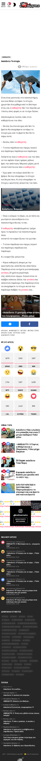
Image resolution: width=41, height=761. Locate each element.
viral (30, 616)
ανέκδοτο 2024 (20, 647)
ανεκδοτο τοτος (25, 657)
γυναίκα (4, 273)
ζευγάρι (19, 664)
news (23, 616)
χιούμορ (21, 674)
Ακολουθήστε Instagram (20, 520)
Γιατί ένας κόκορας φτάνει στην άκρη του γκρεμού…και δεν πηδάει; (19, 738)
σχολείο (16, 671)
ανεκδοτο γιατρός (25, 654)
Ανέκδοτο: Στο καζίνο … (12, 689)
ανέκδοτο (14, 330)
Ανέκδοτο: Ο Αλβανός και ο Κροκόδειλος (19, 745)
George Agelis (8, 693)
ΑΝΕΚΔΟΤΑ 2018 (9, 623)
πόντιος (6, 671)
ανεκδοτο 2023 (9, 654)
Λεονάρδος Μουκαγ (10, 699)
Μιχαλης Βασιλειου (10, 727)
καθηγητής (17, 108)
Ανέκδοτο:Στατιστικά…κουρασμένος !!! (18, 707)
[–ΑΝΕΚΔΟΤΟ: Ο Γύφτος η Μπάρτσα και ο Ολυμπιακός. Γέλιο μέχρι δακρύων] (8, 448)
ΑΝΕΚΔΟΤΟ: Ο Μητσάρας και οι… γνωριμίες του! (23, 545)
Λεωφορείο (29, 637)
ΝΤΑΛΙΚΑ (17, 640)
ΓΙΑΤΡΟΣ (7, 637)
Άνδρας (6, 620)
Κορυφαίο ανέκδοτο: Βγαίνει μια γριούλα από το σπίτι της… (27, 475)
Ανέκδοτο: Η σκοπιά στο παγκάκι (16, 695)
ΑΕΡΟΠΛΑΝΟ (18, 620)
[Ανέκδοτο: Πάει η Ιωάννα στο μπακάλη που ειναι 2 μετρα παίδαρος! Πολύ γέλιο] (8, 433)
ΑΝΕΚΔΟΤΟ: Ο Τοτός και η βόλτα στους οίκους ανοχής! (21, 714)
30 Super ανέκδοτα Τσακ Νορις (25, 461)
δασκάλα (34, 661)
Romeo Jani (7, 711)
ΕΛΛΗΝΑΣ (17, 637)
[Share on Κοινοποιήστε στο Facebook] (29, 324)
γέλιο (24, 330)
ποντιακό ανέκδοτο (22, 668)
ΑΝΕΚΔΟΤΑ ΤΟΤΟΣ (10, 630)
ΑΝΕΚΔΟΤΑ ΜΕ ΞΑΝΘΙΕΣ (12, 627)
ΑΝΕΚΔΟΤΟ (25, 630)
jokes (14, 616)
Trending (4, 443)
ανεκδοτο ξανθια (10, 657)
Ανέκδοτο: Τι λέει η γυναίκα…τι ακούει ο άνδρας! (18, 722)
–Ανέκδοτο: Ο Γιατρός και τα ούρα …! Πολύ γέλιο (22, 554)
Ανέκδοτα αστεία (10, 633)
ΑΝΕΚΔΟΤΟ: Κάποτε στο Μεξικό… (16, 701)
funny (5, 330)
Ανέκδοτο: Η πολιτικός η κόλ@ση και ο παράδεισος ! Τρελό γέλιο (18, 730)
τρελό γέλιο (20, 333)
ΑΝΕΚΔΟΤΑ (31, 620)
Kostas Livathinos (9, 705)
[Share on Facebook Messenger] (10, 324)
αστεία (6, 661)
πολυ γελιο (7, 333)
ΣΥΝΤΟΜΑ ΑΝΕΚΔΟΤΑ (11, 644)
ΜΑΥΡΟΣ (7, 640)
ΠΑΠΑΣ (27, 640)
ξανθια (28, 664)
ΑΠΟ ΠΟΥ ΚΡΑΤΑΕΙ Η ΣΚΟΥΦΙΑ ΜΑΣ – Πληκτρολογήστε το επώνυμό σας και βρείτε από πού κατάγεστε (28, 489)
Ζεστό (4, 429)
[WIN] (8, 429)
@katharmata (20, 515)
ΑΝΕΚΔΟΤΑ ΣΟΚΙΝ (31, 627)
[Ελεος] (8, 458)
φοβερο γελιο (9, 335)
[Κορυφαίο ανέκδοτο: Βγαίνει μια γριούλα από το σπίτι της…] (8, 475)
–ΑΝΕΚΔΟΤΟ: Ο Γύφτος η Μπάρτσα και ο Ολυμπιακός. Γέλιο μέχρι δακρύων (27, 448)
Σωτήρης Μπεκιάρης (10, 735)
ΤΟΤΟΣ (25, 644)
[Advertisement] (20, 31)
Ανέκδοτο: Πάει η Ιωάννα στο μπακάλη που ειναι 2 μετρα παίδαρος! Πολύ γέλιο (28, 433)
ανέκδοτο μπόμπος (10, 651)
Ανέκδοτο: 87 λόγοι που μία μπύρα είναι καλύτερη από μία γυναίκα (21, 591)
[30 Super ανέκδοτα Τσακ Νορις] (8, 462)
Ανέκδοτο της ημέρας (27, 633)
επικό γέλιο (34, 330)
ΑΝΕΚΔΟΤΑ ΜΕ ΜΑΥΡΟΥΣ (28, 623)
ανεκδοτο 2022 (27, 651)
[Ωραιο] (8, 443)
